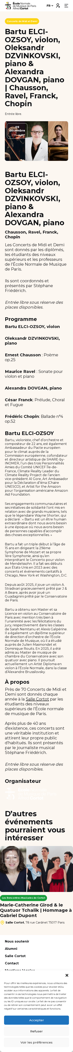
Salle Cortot (37, 699)
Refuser (36, 1031)
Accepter (36, 1020)
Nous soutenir (17, 941)
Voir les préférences (36, 1042)
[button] (67, 975)
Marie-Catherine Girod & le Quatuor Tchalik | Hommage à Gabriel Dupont (36, 910)
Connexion (58, 4)
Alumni (11, 949)
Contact (12, 963)
